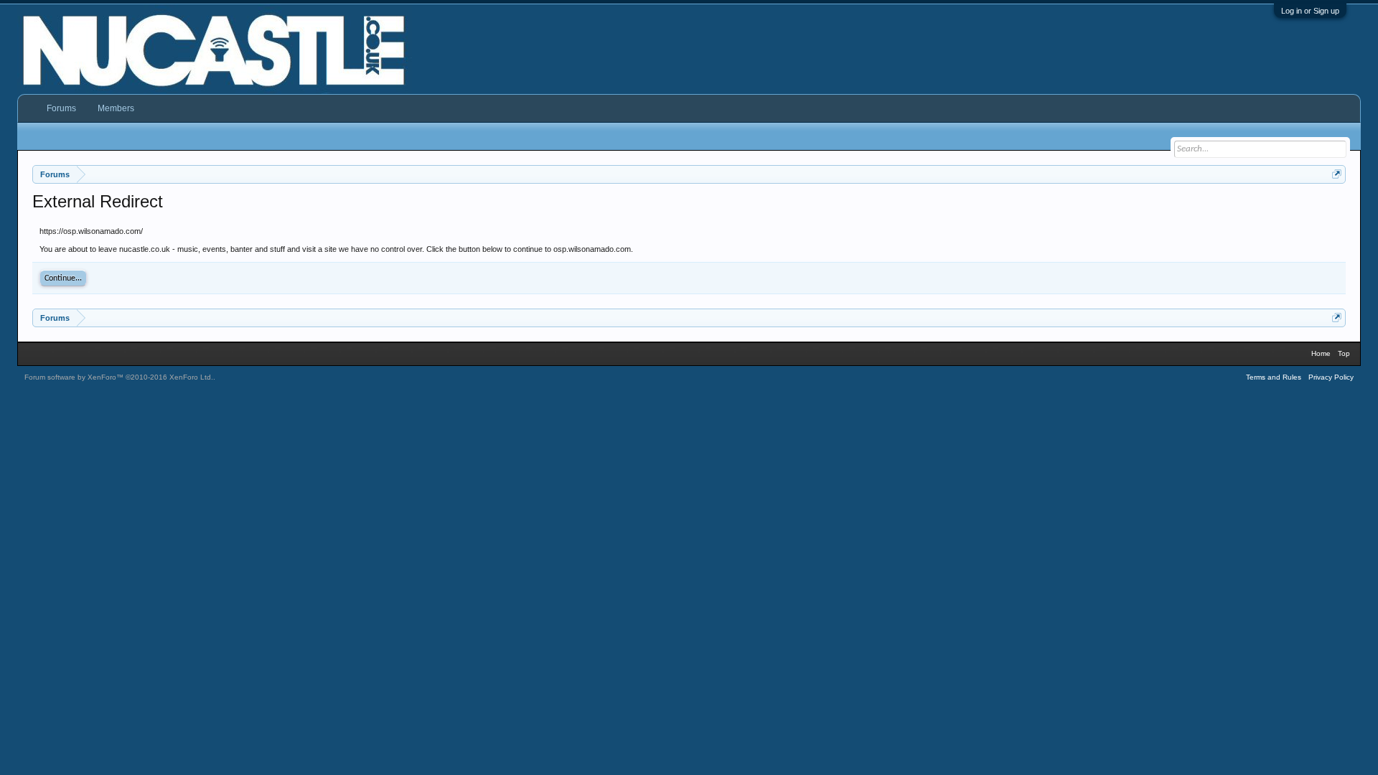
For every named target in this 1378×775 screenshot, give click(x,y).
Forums (61, 108)
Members (116, 108)
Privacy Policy (1331, 377)
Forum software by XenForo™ (118, 377)
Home (1321, 353)
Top (1344, 353)
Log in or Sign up (1310, 10)
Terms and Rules (1273, 377)
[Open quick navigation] (1336, 174)
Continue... (63, 278)
